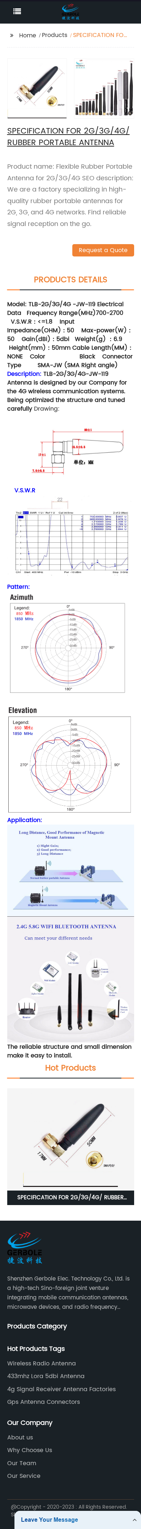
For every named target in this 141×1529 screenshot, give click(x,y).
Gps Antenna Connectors (43, 1402)
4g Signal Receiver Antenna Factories (61, 1389)
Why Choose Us (29, 1450)
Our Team (21, 1463)
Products (54, 35)
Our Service (23, 1476)
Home (27, 35)
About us (20, 1437)
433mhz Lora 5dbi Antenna (46, 1376)
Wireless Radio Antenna (41, 1363)
